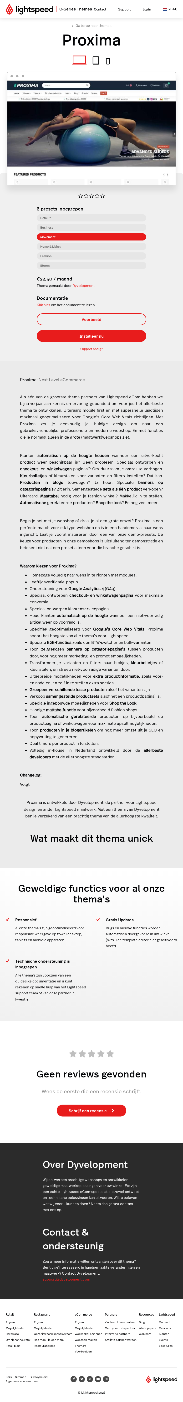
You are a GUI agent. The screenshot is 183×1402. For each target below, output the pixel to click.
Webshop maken (86, 1340)
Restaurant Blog (44, 1345)
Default (45, 217)
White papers (147, 1328)
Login (147, 9)
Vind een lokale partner (120, 1322)
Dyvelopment (83, 285)
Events (163, 1340)
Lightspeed (167, 1314)
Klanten (164, 1334)
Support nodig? (91, 349)
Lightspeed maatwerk (75, 809)
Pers (9, 1377)
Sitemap (20, 1377)
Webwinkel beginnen (88, 1334)
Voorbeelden (83, 1351)
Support (124, 9)
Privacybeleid (38, 1377)
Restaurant (42, 1314)
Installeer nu (92, 336)
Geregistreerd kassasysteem (53, 1334)
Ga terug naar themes (94, 25)
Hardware (12, 1334)
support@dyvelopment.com (66, 1279)
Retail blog (13, 1345)
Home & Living (50, 246)
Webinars (145, 1334)
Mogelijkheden (15, 1328)
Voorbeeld (91, 319)
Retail (10, 1314)
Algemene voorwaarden (22, 1381)
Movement (48, 237)
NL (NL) (172, 9)
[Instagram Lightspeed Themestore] (106, 1379)
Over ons (165, 1328)
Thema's (80, 1345)
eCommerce (83, 1314)
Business (46, 227)
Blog (142, 1322)
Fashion (46, 256)
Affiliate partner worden (121, 1340)
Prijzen (10, 1322)
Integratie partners (117, 1334)
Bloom (45, 265)
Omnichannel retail (18, 1340)
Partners (111, 1314)
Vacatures (166, 1345)
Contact (100, 9)
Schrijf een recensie (88, 1110)
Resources (146, 1314)
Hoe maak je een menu (49, 1340)
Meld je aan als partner (120, 1328)
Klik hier (43, 305)
